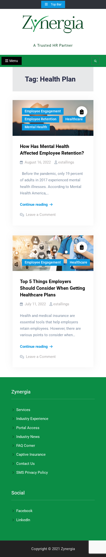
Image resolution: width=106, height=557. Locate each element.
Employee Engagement (43, 111)
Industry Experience (32, 418)
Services (23, 410)
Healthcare (74, 119)
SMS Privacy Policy (32, 472)
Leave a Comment (41, 214)
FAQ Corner (25, 445)
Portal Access (27, 428)
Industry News (28, 436)
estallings (66, 162)
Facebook (24, 511)
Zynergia (53, 39)
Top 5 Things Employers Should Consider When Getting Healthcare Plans (52, 288)
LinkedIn (23, 520)
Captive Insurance (31, 454)
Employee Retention (40, 119)
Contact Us (25, 463)
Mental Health (36, 127)
